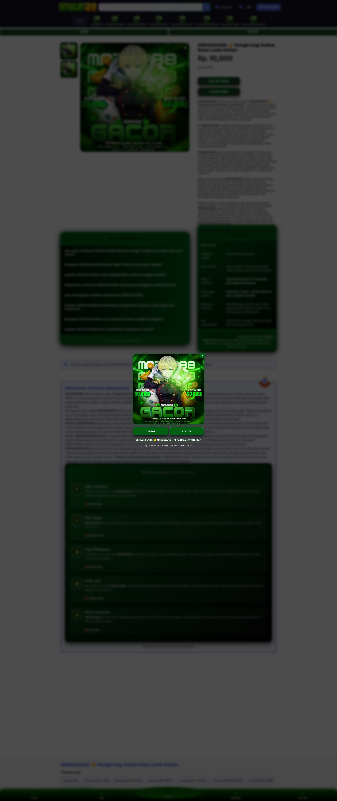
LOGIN (186, 431)
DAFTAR (151, 431)
